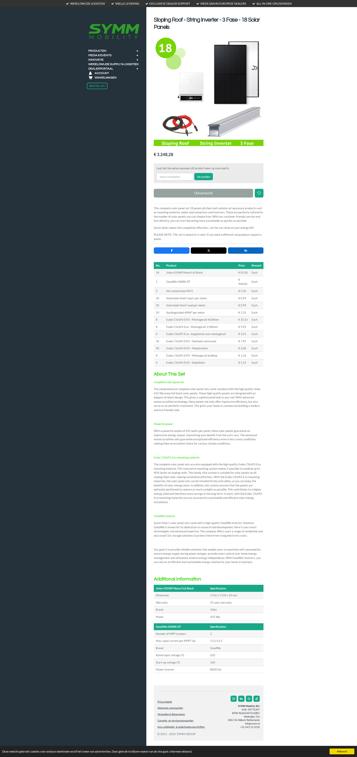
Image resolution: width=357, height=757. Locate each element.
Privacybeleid (164, 701)
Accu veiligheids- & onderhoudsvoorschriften (181, 727)
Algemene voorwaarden (170, 708)
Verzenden (203, 176)
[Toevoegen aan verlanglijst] (259, 193)
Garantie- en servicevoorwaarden (175, 720)
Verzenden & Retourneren (171, 714)
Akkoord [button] (342, 751)
